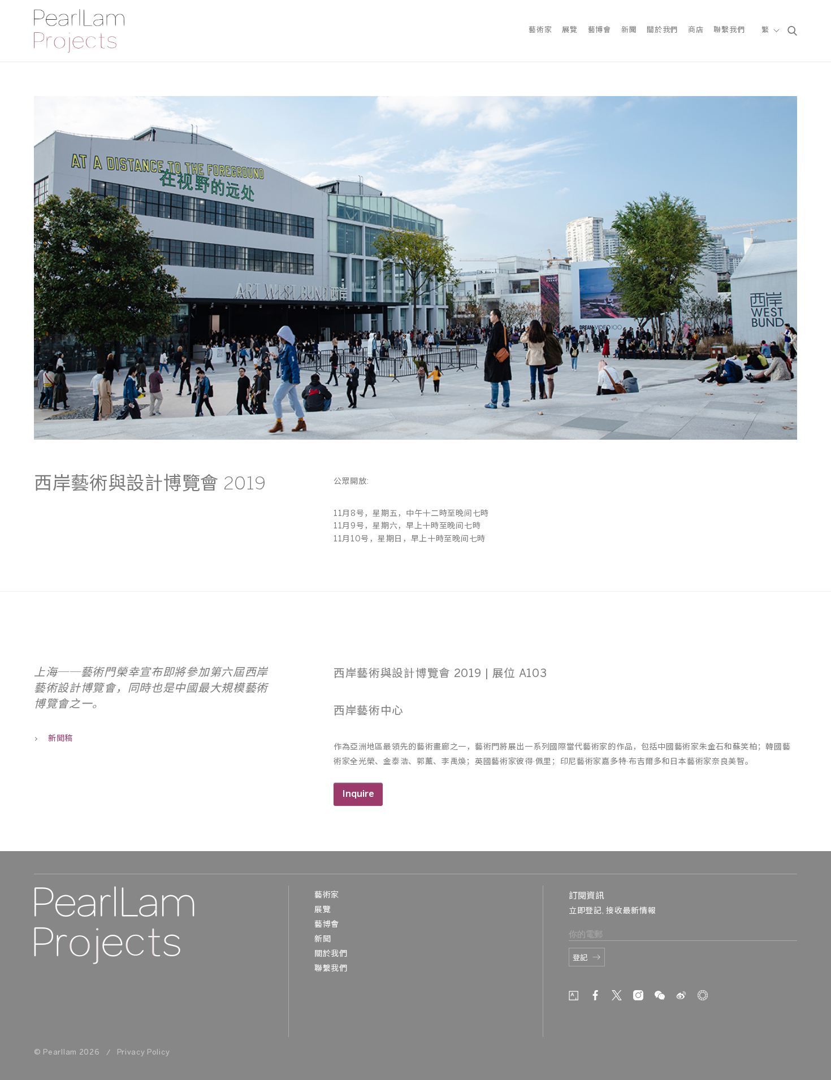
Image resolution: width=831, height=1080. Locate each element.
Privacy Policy (143, 1052)
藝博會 (599, 30)
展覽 (569, 30)
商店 (695, 30)
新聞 (629, 30)
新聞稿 (60, 739)
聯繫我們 (729, 30)
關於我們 (662, 30)
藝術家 (540, 30)
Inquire (358, 794)
